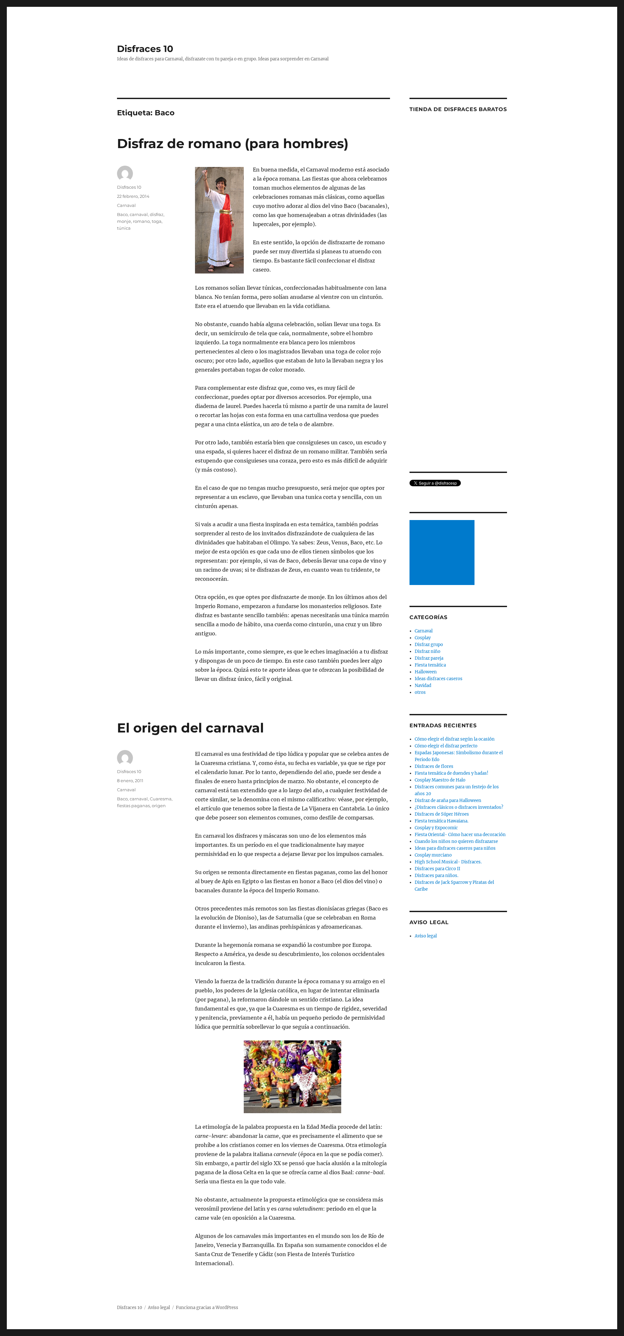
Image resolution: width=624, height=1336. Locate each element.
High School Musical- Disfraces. (448, 862)
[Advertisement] (442, 553)
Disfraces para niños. (436, 875)
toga (157, 221)
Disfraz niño (427, 651)
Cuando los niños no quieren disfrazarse (456, 841)
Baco (122, 214)
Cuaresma (161, 798)
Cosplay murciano (433, 855)
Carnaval (126, 205)
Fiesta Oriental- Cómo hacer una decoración (460, 834)
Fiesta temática (430, 665)
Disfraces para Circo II (437, 869)
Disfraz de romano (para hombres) (232, 143)
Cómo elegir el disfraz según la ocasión (455, 739)
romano (141, 221)
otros (420, 692)
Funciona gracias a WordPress (207, 1307)
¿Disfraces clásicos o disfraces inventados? (459, 807)
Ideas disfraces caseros (438, 678)
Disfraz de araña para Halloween (448, 800)
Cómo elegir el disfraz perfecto (446, 746)
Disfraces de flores (434, 766)
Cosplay (423, 638)
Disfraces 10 (145, 48)
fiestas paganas (133, 805)
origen (159, 805)
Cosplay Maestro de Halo (440, 780)
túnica (124, 228)
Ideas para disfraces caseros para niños (455, 848)
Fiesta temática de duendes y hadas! (451, 773)
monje (124, 221)
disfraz (156, 214)
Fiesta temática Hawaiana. (441, 821)
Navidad (423, 685)
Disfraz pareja (429, 658)
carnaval (139, 214)
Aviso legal (426, 936)
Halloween (426, 672)
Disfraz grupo (429, 644)
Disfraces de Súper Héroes (442, 814)
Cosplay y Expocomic (436, 828)
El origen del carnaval (190, 728)
